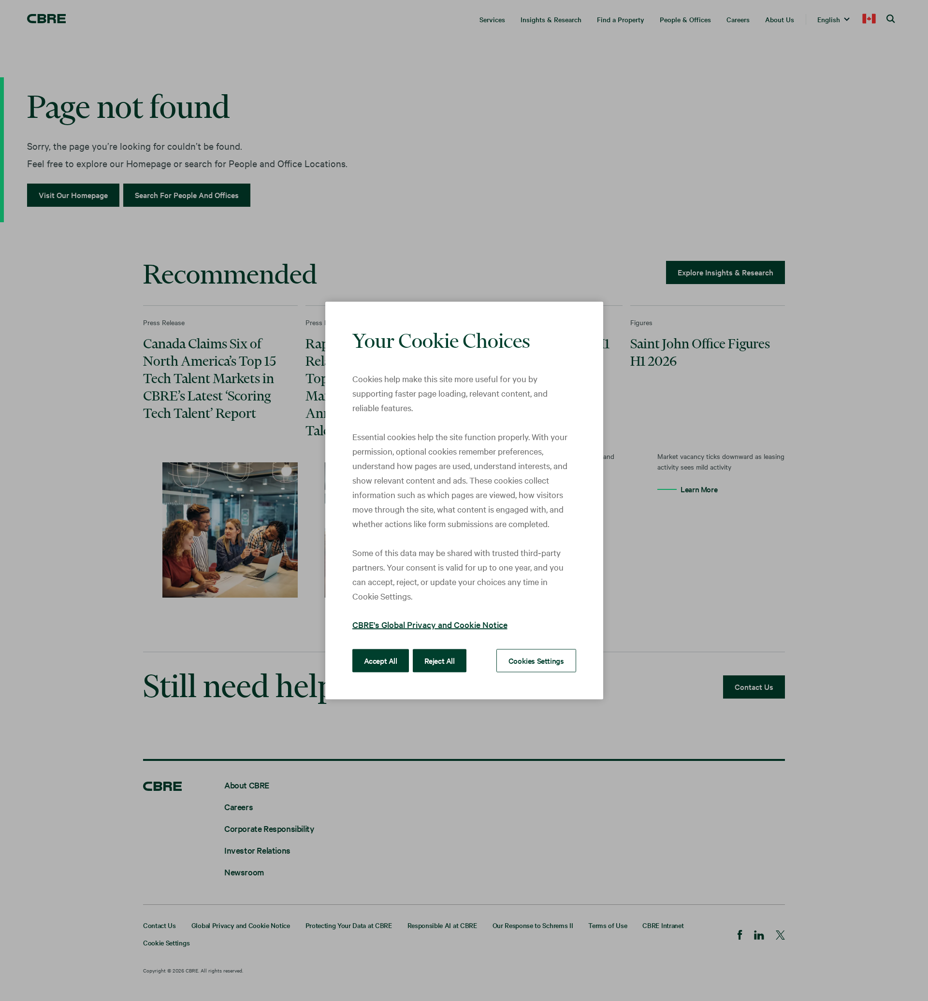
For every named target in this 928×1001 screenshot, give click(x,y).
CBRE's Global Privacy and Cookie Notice (430, 624)
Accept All (380, 660)
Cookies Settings (536, 660)
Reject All (439, 660)
